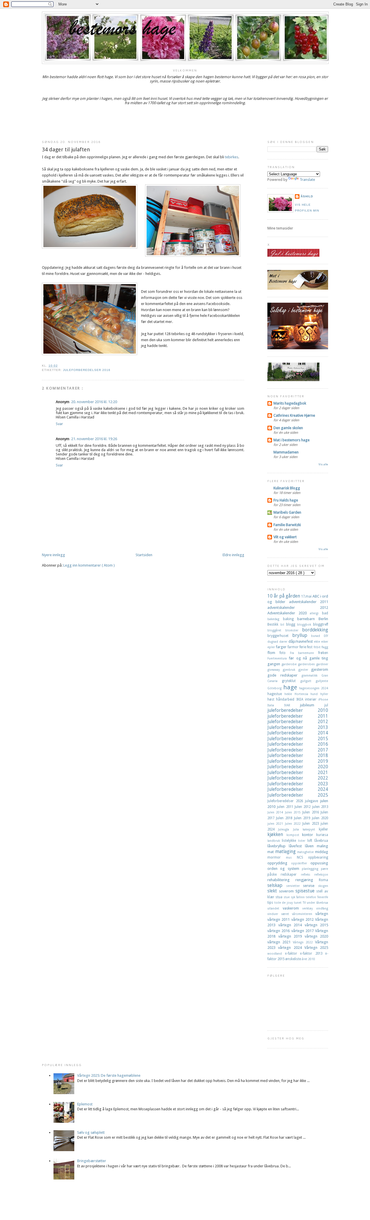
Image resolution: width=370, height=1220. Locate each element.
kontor (309, 835)
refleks (307, 874)
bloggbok (305, 624)
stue (287, 897)
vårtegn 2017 (303, 931)
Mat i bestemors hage (291, 440)
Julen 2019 (303, 818)
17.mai (306, 596)
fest (310, 647)
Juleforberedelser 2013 (297, 727)
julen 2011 (286, 807)
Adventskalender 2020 (288, 613)
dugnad (273, 641)
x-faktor (292, 953)
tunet (298, 902)
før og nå (299, 658)
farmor (293, 647)
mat (271, 852)
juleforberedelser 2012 (297, 721)
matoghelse (306, 852)
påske (274, 874)
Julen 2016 (311, 812)
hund (315, 694)
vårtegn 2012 (303, 919)
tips (270, 903)
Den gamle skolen (288, 428)
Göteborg (275, 688)
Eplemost (84, 1104)
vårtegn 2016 (279, 931)
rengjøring (307, 880)
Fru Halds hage (285, 500)
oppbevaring (318, 857)
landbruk (274, 840)
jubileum (312, 705)
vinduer (274, 914)
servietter (294, 886)
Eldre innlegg (233, 555)
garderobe (290, 664)
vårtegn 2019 (291, 936)
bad (325, 613)
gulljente (322, 681)
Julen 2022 (294, 823)
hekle (289, 694)
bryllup (301, 635)
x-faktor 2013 (312, 953)
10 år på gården (284, 596)
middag (321, 852)
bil (283, 624)
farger (281, 647)
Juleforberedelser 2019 (297, 761)
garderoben (307, 664)
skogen (323, 886)
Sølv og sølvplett (91, 1132)
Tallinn (301, 897)
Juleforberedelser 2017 (297, 750)
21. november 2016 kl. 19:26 (94, 439)
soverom (287, 891)
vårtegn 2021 (280, 942)
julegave (312, 801)
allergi (316, 613)
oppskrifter (301, 863)
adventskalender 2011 (308, 602)
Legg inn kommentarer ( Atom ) (89, 565)
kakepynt (311, 829)
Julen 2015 (294, 812)
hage (291, 687)
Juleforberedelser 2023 (297, 784)
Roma (323, 880)
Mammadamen (286, 452)
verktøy (309, 908)
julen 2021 (276, 823)
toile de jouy (284, 902)
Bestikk (273, 624)
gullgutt (308, 681)
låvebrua (321, 841)
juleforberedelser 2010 (297, 710)
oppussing (319, 863)
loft (310, 841)
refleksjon (321, 874)
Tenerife (322, 897)
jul (326, 705)
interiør (311, 699)
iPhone (323, 699)
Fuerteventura (278, 658)
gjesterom (319, 669)
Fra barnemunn (304, 653)
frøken (323, 653)
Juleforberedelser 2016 (86, 370)
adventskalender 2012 (297, 607)
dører (283, 641)
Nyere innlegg (53, 555)
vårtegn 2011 (279, 919)
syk (293, 897)
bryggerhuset (279, 636)
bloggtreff (320, 624)
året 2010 (308, 959)
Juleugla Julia (290, 829)
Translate (307, 179)
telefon (311, 897)
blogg (291, 624)
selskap (276, 885)
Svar (59, 424)
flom (273, 653)
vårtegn (321, 914)
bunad (317, 635)
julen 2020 (320, 818)
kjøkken (276, 834)
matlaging (286, 851)
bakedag (275, 619)
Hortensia (303, 694)
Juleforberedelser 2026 (286, 801)
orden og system (284, 868)
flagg (324, 647)
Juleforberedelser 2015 (297, 738)
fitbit (317, 647)
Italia (275, 705)
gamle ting (318, 658)
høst (271, 699)
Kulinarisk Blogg (286, 488)
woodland (276, 953)
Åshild (307, 196)
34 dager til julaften (66, 149)
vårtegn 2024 (291, 947)
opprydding (279, 863)
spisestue (306, 891)
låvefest (297, 846)
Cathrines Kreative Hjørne (294, 415)
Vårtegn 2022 (304, 942)
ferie (303, 647)
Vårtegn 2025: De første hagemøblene (108, 1075)
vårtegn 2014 (291, 925)
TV (305, 902)
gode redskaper (284, 675)
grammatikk (311, 675)
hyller (324, 694)
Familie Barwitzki (287, 525)
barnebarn (308, 619)
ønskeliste (293, 959)
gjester (304, 669)
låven (311, 846)
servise (310, 885)
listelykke (290, 841)
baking (290, 619)
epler (271, 647)
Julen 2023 (311, 824)
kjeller (323, 829)
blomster (293, 630)
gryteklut (291, 681)
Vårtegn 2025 (316, 947)
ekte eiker (321, 641)
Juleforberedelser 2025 (297, 795)
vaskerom (292, 908)
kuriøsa (322, 835)
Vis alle (323, 464)
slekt (273, 891)
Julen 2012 (303, 807)
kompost (294, 835)
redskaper (291, 874)
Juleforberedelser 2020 (297, 766)
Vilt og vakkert (285, 537)
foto (285, 653)
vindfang (322, 908)
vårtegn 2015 (316, 925)
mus (291, 857)
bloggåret (276, 630)
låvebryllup (278, 846)
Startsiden (144, 555)
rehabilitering (281, 880)
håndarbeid (286, 699)
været (286, 914)
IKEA (300, 699)
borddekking (315, 630)
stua (279, 897)
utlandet (275, 908)
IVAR (292, 705)
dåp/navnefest (301, 641)
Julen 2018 (285, 818)
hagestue (275, 694)
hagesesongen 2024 (313, 688)
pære (324, 868)
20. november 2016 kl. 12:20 (94, 402)
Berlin (323, 619)
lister (302, 840)
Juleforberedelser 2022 (297, 778)
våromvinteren (303, 914)
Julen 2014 (276, 812)
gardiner (322, 664)
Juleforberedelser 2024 (297, 789)
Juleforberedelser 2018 (297, 755)
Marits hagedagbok (289, 403)
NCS (302, 857)
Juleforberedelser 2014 (297, 733)
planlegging (311, 868)
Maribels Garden (287, 512)
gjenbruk (290, 669)
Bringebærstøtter (91, 1161)
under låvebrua (317, 902)
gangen (274, 664)
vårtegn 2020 (316, 936)
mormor (276, 857)
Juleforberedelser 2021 (297, 772)
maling (322, 846)
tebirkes (231, 157)
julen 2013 (320, 807)
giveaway (275, 669)
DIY (326, 635)
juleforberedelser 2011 (297, 716)
